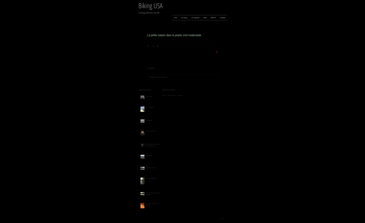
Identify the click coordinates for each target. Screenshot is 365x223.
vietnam (180, 95)
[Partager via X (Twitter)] (153, 46)
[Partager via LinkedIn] (157, 46)
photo (164, 95)
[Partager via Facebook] (148, 46)
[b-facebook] (219, 218)
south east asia (172, 95)
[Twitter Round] (222, 218)
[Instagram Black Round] (225, 218)
